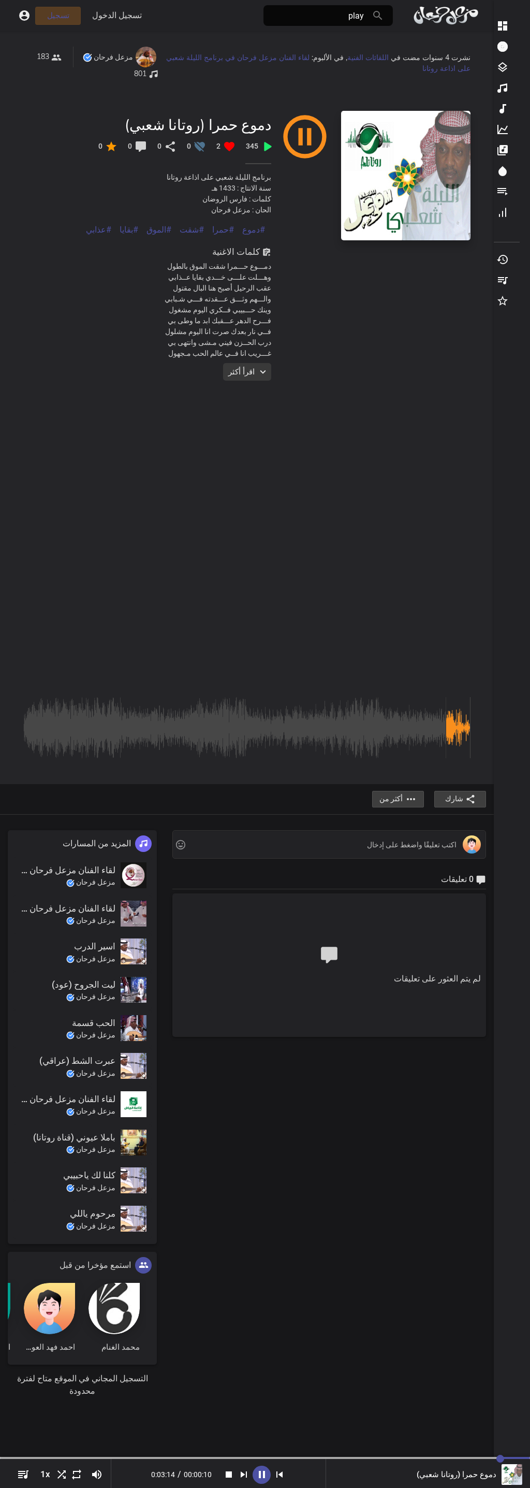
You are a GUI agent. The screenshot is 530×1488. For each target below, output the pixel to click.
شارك (454, 798)
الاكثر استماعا (501, 88)
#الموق (158, 230)
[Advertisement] (246, 453)
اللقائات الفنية (368, 57)
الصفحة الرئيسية (501, 26)
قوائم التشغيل (501, 191)
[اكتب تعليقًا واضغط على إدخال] (329, 845)
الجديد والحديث (501, 108)
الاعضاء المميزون (501, 212)
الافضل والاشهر (501, 129)
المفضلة (501, 301)
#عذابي (98, 230)
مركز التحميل (501, 46)
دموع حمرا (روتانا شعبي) (198, 124)
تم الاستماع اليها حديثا (501, 259)
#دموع (253, 230)
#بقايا (129, 230)
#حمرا (223, 230)
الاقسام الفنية (501, 67)
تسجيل (58, 15)
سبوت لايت (501, 171)
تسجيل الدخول (117, 15)
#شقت (192, 230)
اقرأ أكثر (241, 372)
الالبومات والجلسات (501, 150)
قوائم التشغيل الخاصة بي (501, 280)
